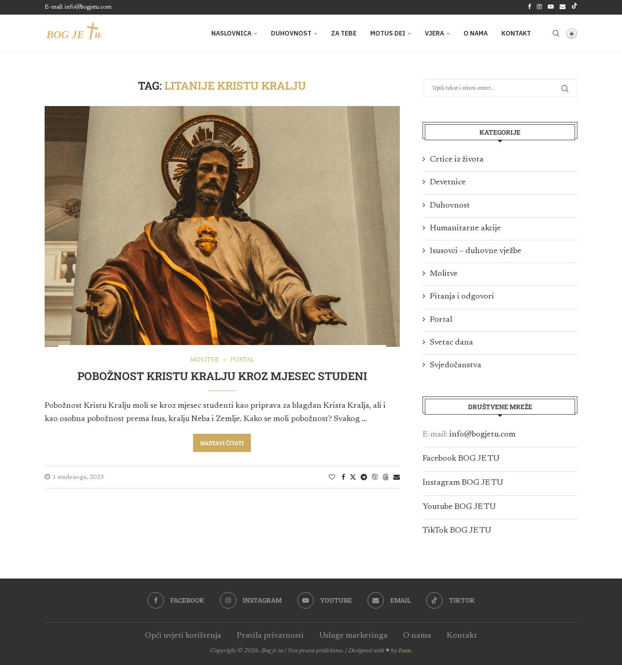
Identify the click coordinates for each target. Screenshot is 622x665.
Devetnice (448, 182)
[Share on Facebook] (343, 477)
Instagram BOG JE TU (463, 483)
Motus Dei (387, 33)
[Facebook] (529, 7)
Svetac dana (451, 343)
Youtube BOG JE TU (459, 507)
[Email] (563, 7)
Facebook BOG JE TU (461, 459)
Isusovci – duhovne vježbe (475, 251)
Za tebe (344, 33)
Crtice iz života (457, 160)
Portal (441, 320)
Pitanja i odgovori (462, 297)
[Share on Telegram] (364, 477)
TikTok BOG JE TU (457, 531)
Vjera (434, 33)
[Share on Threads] (385, 477)
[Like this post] (332, 477)
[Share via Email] (396, 477)
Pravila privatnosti (270, 636)
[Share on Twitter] (353, 477)
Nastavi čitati (222, 443)
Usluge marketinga (353, 636)
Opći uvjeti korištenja (183, 636)
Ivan (404, 651)
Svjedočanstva (455, 365)
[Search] (556, 33)
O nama (476, 33)
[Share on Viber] (375, 477)
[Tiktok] (574, 7)
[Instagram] (539, 7)
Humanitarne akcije (465, 228)
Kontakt (516, 33)
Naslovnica (231, 33)
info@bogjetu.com (482, 435)
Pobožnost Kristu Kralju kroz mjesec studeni (222, 376)
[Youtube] (551, 7)
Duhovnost (291, 33)
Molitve (444, 274)
